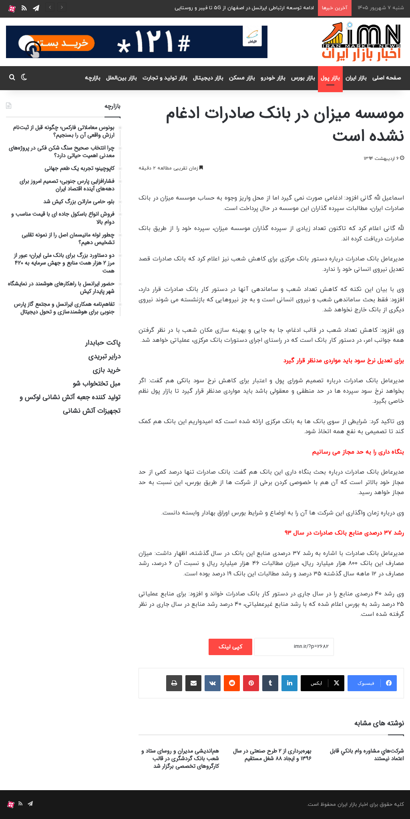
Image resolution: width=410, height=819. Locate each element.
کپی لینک (230, 647)
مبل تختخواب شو (97, 383)
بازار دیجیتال (208, 78)
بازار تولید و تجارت (165, 78)
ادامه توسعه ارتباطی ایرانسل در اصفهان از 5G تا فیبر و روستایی (244, 8)
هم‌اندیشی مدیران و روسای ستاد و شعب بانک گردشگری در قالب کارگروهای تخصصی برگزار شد (180, 758)
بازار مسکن (242, 78)
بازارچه (92, 78)
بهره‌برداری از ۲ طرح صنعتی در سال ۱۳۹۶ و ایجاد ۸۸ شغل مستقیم (272, 754)
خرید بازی (107, 370)
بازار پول (330, 78)
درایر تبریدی (104, 356)
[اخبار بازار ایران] (362, 42)
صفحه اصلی (386, 78)
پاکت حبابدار (103, 342)
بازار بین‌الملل (121, 78)
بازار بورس (303, 78)
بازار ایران (356, 78)
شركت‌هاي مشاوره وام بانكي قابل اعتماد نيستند (367, 754)
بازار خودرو (273, 78)
